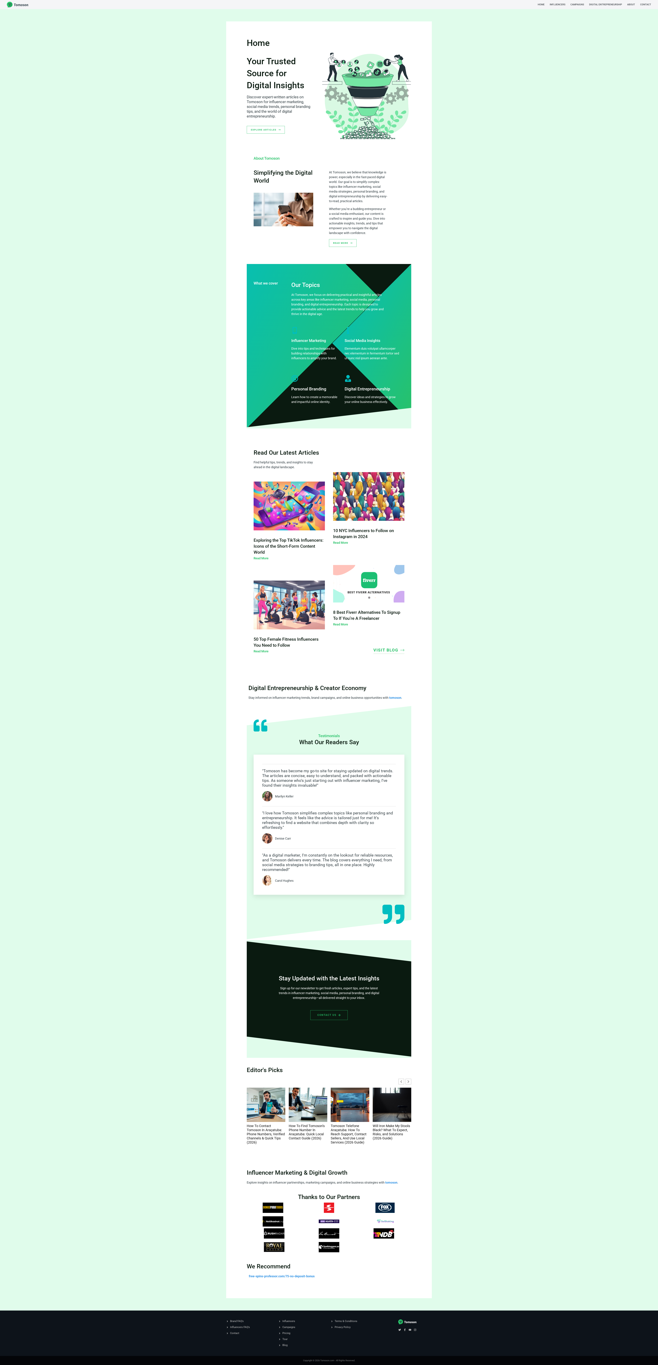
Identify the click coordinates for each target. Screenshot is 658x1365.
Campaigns (577, 4)
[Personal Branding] (294, 378)
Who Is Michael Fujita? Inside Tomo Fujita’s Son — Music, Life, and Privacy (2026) (349, 1132)
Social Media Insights (362, 341)
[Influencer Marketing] (294, 330)
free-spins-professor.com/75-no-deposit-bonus (282, 1276)
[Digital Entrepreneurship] (348, 378)
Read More (261, 558)
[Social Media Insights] (348, 330)
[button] (408, 1081)
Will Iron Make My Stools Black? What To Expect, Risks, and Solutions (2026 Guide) (307, 1132)
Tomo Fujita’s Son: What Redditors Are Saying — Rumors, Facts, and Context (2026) (391, 1132)
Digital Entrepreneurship (605, 4)
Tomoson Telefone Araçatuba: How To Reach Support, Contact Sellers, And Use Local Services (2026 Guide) (265, 1134)
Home (541, 4)
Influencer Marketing (308, 341)
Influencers (557, 4)
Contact (645, 4)
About (631, 4)
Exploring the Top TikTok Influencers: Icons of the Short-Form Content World (289, 546)
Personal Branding (308, 388)
